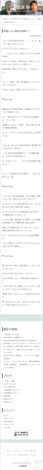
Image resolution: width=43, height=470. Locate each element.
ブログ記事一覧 (14, 19)
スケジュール (8, 424)
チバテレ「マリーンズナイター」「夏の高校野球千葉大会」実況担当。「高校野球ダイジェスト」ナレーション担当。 (22, 364)
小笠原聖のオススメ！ (12, 393)
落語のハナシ (8, 399)
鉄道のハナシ (8, 402)
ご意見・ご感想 (9, 381)
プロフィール (8, 418)
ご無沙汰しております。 (12, 334)
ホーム (6, 415)
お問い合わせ (8, 421)
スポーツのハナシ (10, 384)
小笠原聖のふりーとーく (28, 19)
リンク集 (7, 427)
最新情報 (7, 396)
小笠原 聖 (21, 7)
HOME (5, 19)
